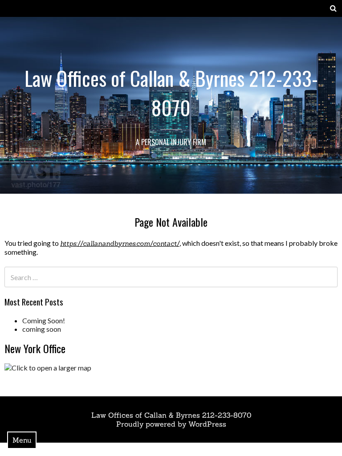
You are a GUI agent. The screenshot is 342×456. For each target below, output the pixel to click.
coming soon (41, 329)
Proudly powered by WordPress (171, 423)
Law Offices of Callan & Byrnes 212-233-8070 (171, 92)
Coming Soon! (43, 320)
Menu (22, 440)
